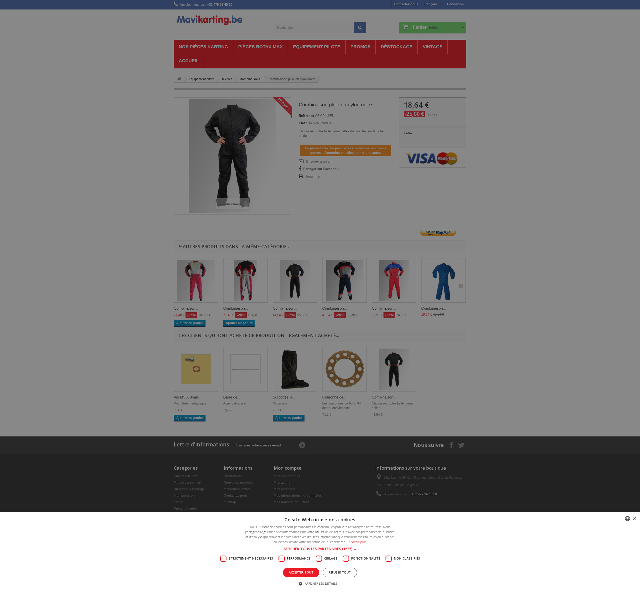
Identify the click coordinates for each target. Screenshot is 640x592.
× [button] (634, 518)
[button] (320, 549)
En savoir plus (356, 542)
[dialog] (320, 296)
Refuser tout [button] (340, 572)
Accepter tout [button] (301, 572)
